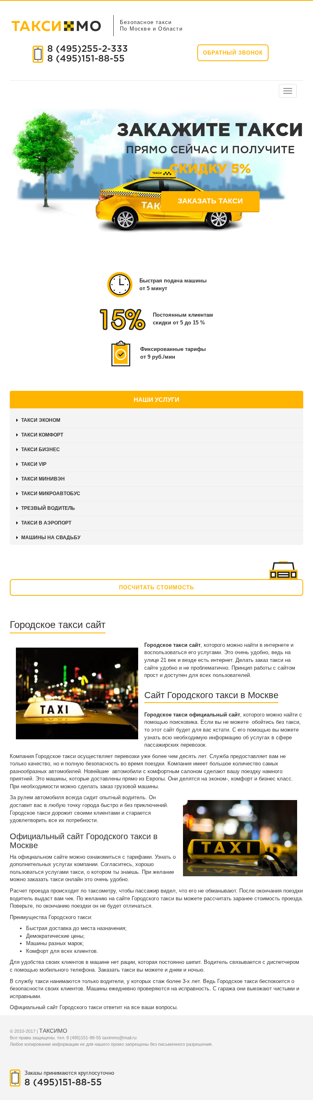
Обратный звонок (233, 53)
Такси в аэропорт (46, 523)
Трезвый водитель (48, 508)
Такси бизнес (40, 449)
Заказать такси (210, 201)
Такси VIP (33, 464)
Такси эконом (40, 420)
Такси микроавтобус (50, 493)
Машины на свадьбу (50, 537)
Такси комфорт (42, 435)
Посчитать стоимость (156, 587)
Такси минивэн (43, 479)
